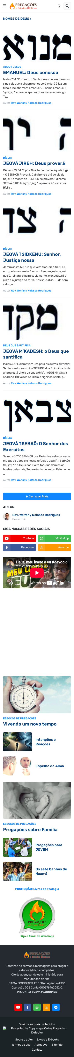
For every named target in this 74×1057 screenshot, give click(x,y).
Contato (37, 1049)
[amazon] (46, 1007)
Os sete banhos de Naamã (51, 871)
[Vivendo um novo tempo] (37, 694)
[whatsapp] (37, 1007)
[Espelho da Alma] (17, 765)
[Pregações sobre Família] (37, 800)
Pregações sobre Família (30, 829)
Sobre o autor (24, 1039)
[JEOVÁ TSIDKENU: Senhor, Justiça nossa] (37, 225)
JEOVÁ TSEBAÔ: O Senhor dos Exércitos (35, 446)
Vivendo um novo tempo (30, 724)
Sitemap (57, 1044)
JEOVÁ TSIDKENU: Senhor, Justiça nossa (32, 257)
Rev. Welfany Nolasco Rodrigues (36, 515)
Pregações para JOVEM (49, 847)
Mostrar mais (19, 519)
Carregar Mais (38, 496)
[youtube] (18, 1007)
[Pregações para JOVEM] (17, 847)
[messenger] (56, 1007)
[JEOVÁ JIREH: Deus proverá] (37, 134)
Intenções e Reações (46, 741)
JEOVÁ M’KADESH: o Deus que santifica (36, 354)
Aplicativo (41, 1044)
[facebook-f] (27, 1007)
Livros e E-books (48, 1039)
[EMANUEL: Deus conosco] (37, 43)
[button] (4, 6)
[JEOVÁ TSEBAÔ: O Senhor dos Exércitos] (37, 414)
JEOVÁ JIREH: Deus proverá (34, 163)
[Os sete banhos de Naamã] (17, 871)
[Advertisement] (37, 633)
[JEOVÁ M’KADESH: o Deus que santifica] (37, 321)
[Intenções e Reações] (17, 741)
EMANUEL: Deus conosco (30, 72)
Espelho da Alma (50, 766)
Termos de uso (21, 1044)
